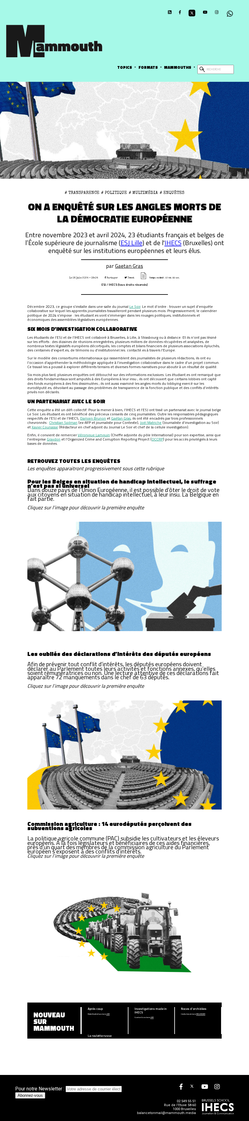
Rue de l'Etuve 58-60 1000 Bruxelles (180, 1107)
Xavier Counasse (45, 427)
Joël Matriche (151, 422)
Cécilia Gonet (186, 1014)
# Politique (114, 192)
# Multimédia (143, 192)
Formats (148, 67)
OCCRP (157, 439)
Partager (112, 277)
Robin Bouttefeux (94, 1014)
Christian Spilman (63, 422)
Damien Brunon (93, 418)
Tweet (130, 277)
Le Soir (134, 306)
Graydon (53, 439)
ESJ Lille (131, 243)
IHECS (173, 243)
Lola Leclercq (93, 1041)
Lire (108, 1014)
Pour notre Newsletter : (40, 1089)
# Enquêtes (172, 192)
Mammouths (177, 67)
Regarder (200, 1014)
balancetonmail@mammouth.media (166, 1113)
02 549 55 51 (186, 1101)
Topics (124, 67)
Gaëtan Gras (121, 418)
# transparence (82, 192)
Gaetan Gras (129, 266)
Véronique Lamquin (94, 435)
